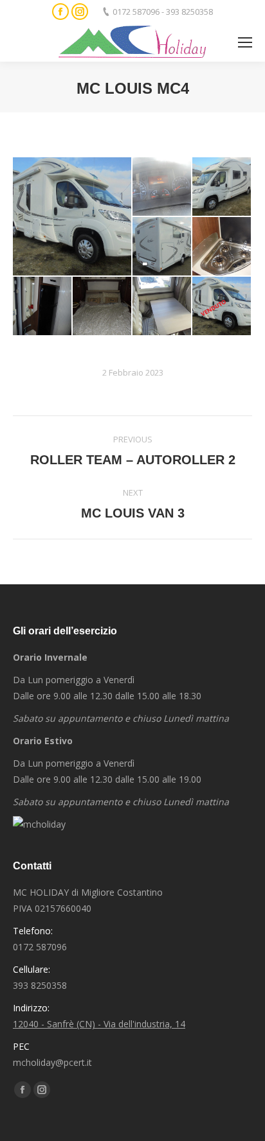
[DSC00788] (222, 187)
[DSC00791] (43, 306)
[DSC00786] (72, 216)
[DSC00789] (162, 247)
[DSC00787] (162, 187)
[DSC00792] (102, 306)
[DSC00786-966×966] (222, 306)
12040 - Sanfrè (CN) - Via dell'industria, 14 (99, 1024)
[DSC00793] (162, 306)
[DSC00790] (222, 247)
